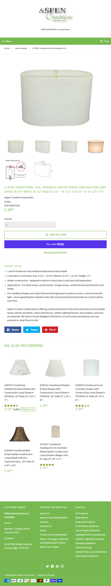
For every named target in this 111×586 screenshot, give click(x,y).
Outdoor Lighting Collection (89, 539)
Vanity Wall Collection (86, 556)
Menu (9, 41)
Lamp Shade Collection (87, 530)
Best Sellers (81, 517)
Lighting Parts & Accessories (90, 534)
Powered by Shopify (46, 575)
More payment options (55, 252)
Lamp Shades (21, 48)
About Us (44, 513)
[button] (11, 405)
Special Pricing (83, 547)
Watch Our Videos (49, 547)
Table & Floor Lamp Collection (91, 552)
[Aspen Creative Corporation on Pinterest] (57, 566)
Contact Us (46, 526)
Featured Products (85, 522)
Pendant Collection (85, 543)
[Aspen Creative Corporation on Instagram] (62, 566)
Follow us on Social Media (53, 534)
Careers (44, 522)
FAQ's (43, 530)
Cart (106, 41)
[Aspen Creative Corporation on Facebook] (52, 566)
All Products (81, 513)
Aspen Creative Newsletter (54, 517)
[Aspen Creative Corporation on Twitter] (47, 566)
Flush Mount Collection (87, 526)
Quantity (8, 219)
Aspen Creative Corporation (23, 575)
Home (7, 48)
